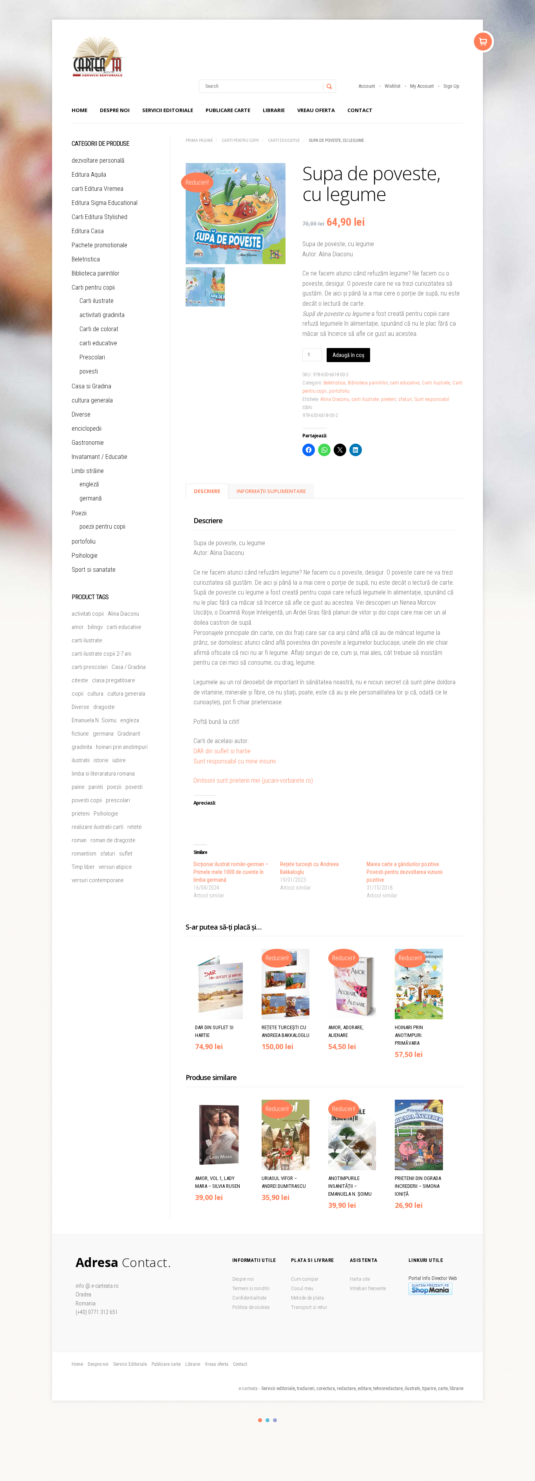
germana (103, 733)
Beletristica (334, 383)
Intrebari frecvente (368, 1288)
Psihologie (85, 555)
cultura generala (92, 400)
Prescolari (92, 357)
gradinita (82, 746)
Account (366, 86)
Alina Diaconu (334, 399)
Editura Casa (88, 231)
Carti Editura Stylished (99, 217)
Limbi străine (88, 471)
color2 (267, 1420)
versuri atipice (115, 866)
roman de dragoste (113, 840)
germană (91, 498)
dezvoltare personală (98, 160)
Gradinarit (128, 733)
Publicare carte (228, 110)
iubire (119, 760)
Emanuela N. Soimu (94, 720)
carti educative (284, 140)
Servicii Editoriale (167, 110)
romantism (84, 853)
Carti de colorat (99, 329)
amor (78, 627)
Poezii (79, 513)
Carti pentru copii (240, 140)
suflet (125, 853)
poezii (114, 786)
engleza (129, 720)
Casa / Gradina (129, 667)
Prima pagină (199, 140)
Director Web (444, 1278)
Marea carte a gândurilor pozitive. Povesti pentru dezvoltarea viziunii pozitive (405, 872)
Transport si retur (309, 1307)
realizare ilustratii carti (97, 826)
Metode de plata (307, 1298)
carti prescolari (90, 667)
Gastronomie (88, 442)
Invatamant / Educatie (99, 456)
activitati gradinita (102, 315)
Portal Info (419, 1278)
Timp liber (83, 866)
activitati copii (88, 613)
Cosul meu (302, 1288)
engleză (89, 484)
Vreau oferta (316, 110)
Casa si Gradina (91, 386)
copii (77, 693)
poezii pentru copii (102, 526)
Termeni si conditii (250, 1288)
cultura (95, 693)
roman (79, 840)
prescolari (118, 800)
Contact (359, 110)
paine (78, 786)
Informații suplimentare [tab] (271, 491)
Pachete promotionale (99, 245)
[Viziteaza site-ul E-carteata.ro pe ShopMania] (430, 1293)
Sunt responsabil (431, 399)
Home (79, 110)
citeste (80, 680)
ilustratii (81, 760)
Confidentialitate (249, 1298)
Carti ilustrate (436, 383)
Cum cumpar (304, 1279)
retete (134, 826)
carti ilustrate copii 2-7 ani (101, 653)
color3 (275, 1420)
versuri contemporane (98, 880)
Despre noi (115, 110)
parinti (96, 786)
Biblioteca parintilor (368, 383)
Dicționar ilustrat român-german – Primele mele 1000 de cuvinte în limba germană (230, 872)
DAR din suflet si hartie (222, 751)
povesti (89, 371)
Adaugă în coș (348, 355)
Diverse (81, 414)
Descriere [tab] (207, 491)
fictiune (80, 733)
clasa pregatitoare (113, 680)
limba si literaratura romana (103, 773)
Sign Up (451, 86)
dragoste (104, 707)
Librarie (274, 110)
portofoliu (339, 391)
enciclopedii (86, 428)
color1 (260, 1420)
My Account (422, 86)
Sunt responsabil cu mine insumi (234, 761)
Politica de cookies (251, 1307)
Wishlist (393, 86)
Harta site (360, 1279)
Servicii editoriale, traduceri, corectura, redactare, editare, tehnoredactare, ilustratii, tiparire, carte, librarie (362, 1388)
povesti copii (87, 800)
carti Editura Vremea (97, 188)
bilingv (95, 627)
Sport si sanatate (94, 569)
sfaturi (405, 399)
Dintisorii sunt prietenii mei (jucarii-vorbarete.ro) (253, 780)
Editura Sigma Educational (104, 203)
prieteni (388, 399)
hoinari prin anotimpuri (122, 746)
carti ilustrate (365, 399)
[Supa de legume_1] (236, 215)
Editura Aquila (89, 174)
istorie (101, 760)
